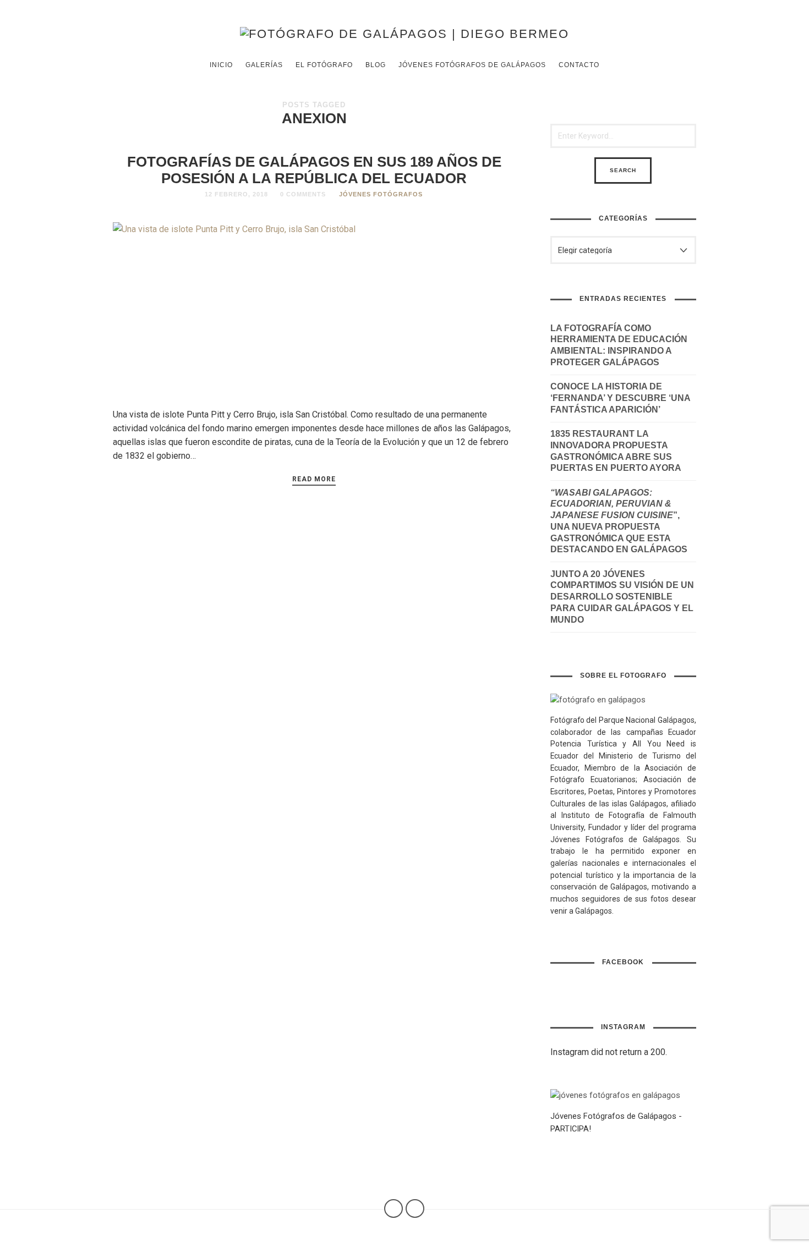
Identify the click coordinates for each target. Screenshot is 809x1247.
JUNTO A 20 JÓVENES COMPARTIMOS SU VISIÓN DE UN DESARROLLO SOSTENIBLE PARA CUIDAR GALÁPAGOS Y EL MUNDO (622, 596)
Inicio (221, 65)
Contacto (579, 65)
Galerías (264, 65)
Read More (314, 479)
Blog (375, 65)
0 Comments (303, 194)
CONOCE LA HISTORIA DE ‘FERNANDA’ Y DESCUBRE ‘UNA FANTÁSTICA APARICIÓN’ (620, 398)
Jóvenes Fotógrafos (381, 194)
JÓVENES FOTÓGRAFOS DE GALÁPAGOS (472, 65)
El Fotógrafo (324, 65)
